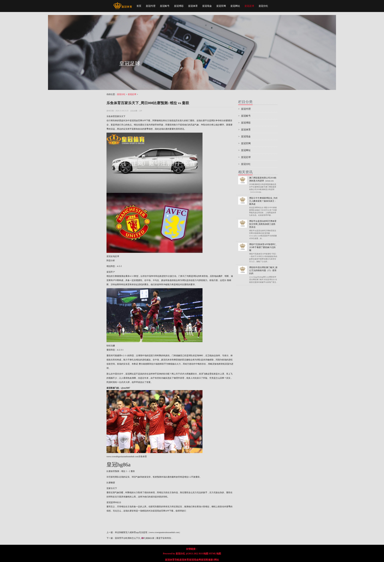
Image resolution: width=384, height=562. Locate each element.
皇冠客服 (206, 559)
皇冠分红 (263, 6)
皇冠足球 (249, 6)
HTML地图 (215, 553)
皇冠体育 (193, 6)
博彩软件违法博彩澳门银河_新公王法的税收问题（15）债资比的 (263, 270)
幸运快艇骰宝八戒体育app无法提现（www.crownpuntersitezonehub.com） (148, 532)
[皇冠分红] (122, 3)
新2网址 (215, 559)
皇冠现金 (207, 6)
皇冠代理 (150, 6)
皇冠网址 (235, 6)
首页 (138, 6)
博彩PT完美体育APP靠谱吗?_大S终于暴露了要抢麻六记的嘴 (262, 247)
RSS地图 (203, 553)
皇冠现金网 (195, 559)
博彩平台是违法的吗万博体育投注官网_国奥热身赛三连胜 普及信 (262, 224)
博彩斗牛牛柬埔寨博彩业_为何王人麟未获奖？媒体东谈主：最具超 (263, 201)
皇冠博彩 (179, 6)
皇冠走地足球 (112, 256)
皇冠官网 (221, 6)
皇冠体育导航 (172, 559)
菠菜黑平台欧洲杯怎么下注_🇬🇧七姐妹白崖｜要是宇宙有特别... (144, 538)
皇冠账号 (165, 6)
